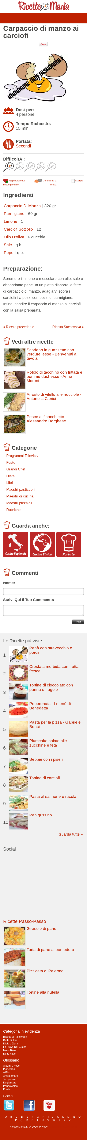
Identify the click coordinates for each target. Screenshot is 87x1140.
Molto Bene (9, 1050)
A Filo (6, 1072)
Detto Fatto (9, 1053)
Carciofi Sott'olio (18, 229)
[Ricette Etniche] (42, 544)
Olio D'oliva (14, 237)
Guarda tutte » (70, 834)
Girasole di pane (41, 928)
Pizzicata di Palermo (45, 971)
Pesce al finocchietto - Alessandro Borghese (47, 419)
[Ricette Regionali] (15, 544)
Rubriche (13, 510)
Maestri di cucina (19, 496)
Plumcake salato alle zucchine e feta (48, 743)
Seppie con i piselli (46, 759)
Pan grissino (40, 815)
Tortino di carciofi (44, 778)
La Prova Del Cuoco (14, 1046)
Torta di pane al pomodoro (50, 949)
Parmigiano (14, 213)
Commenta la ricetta (49, 182)
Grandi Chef (15, 469)
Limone (10, 221)
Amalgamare (10, 1075)
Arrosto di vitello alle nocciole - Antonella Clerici (54, 396)
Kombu (7, 1089)
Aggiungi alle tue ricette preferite (14, 182)
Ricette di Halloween (15, 1036)
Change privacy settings (63, 1126)
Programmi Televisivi (22, 456)
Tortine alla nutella (43, 992)
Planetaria (9, 1069)
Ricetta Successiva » (68, 327)
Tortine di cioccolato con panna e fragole (51, 687)
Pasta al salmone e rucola (52, 796)
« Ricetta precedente (18, 327)
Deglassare (9, 1082)
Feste (10, 462)
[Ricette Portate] (68, 544)
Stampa (79, 180)
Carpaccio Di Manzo (22, 206)
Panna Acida (10, 1086)
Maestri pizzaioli (19, 503)
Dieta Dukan (10, 1040)
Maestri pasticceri (20, 489)
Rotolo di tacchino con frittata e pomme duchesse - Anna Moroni (54, 376)
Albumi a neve (11, 1065)
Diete (10, 476)
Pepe (9, 252)
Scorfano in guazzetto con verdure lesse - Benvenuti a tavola (51, 354)
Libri (9, 483)
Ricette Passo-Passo (24, 921)
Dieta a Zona (10, 1043)
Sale (8, 245)
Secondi (23, 146)
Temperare (9, 1079)
